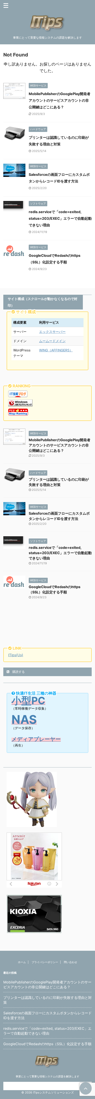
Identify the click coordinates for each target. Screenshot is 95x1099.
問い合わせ (70, 962)
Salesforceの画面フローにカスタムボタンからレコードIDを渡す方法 (47, 1015)
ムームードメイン (52, 341)
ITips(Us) (15, 655)
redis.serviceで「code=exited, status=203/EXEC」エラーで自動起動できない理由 (60, 218)
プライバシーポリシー (45, 962)
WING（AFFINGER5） (56, 350)
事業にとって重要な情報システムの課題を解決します (47, 1076)
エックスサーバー (52, 332)
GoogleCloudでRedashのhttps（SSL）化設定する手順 (47, 1044)
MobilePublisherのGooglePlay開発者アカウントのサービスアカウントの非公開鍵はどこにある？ (59, 100)
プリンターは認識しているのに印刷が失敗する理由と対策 (47, 1000)
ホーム (22, 962)
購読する (18, 671)
